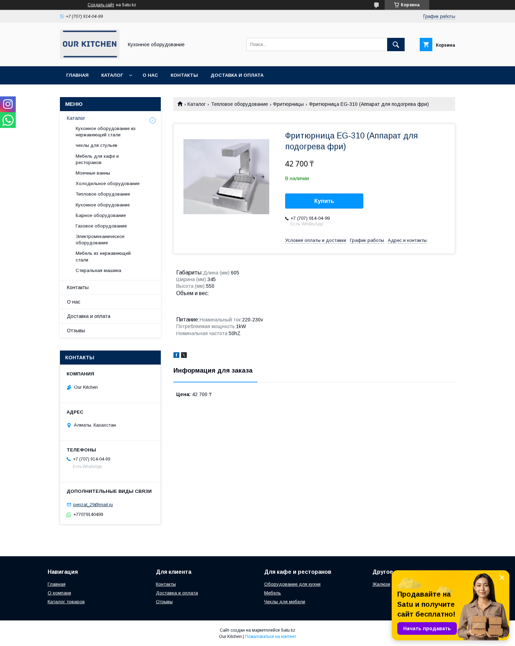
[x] (184, 356)
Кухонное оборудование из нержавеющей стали (106, 131)
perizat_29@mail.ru (93, 504)
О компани (59, 593)
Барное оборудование (101, 215)
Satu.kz (288, 630)
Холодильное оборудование (107, 183)
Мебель (272, 593)
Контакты (184, 75)
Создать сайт (101, 4)
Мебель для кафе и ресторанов (97, 159)
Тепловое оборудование (239, 104)
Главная (77, 75)
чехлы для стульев (96, 145)
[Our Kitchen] (89, 57)
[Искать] (396, 44)
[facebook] (176, 356)
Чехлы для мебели (284, 601)
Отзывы (76, 330)
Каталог (112, 75)
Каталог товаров (66, 601)
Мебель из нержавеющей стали (103, 256)
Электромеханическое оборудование (100, 239)
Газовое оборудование (101, 226)
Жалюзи (381, 584)
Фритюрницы (288, 104)
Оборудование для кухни (292, 584)
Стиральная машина (98, 270)
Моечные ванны (93, 173)
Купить (324, 201)
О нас (150, 75)
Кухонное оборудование (103, 205)
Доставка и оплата (237, 75)
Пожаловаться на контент (270, 636)
